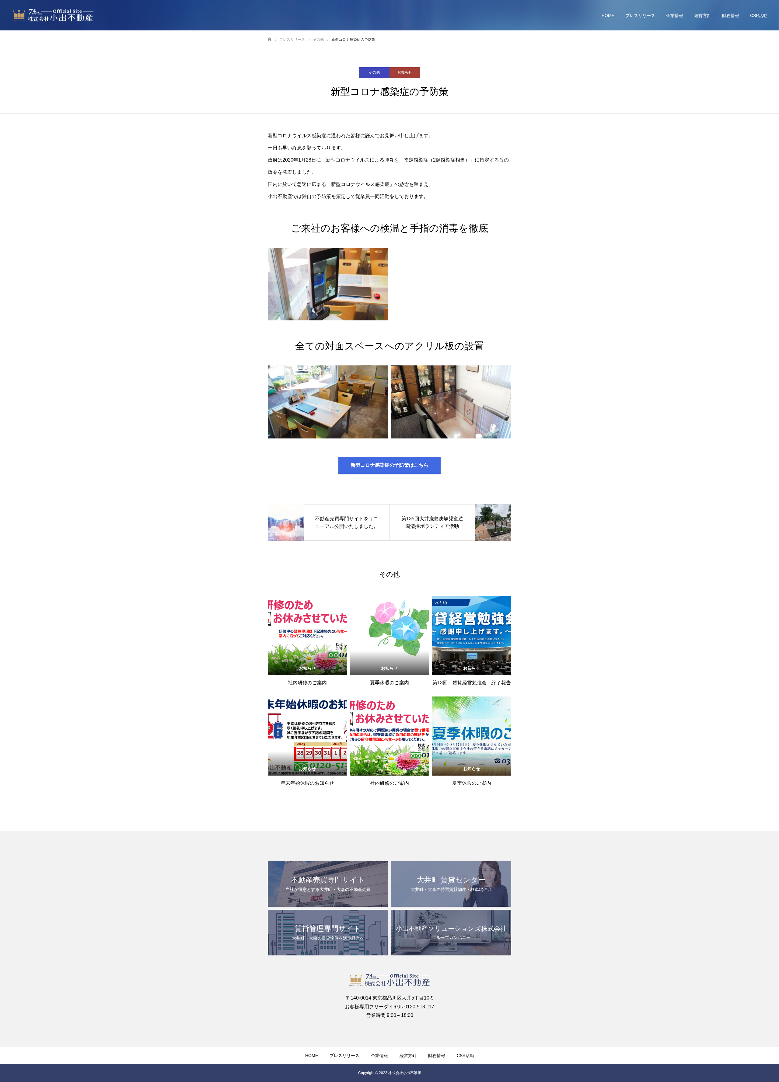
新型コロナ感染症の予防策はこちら (389, 465)
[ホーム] (269, 39)
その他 (374, 72)
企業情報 (674, 15)
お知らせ (404, 72)
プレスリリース (640, 15)
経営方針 (702, 15)
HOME (608, 15)
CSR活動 (758, 15)
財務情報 (730, 15)
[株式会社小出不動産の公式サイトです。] (52, 15)
